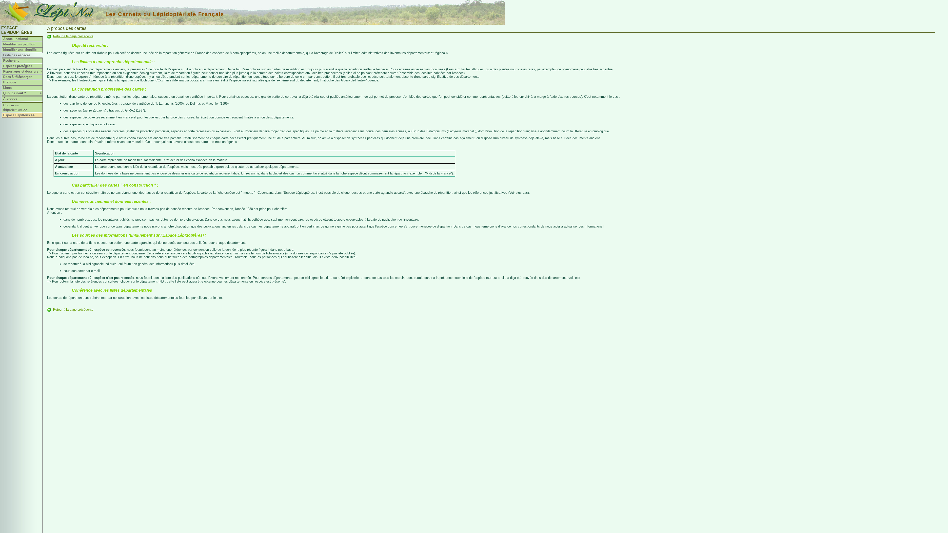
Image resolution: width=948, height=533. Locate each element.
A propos (10, 98)
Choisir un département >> (15, 107)
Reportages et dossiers (22, 71)
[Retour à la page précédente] (49, 36)
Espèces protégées (17, 66)
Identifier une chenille (20, 50)
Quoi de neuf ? (22, 93)
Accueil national (15, 39)
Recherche (11, 60)
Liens (7, 88)
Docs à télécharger (17, 77)
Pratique (9, 82)
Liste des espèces (16, 55)
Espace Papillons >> (19, 115)
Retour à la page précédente (73, 36)
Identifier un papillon (19, 44)
